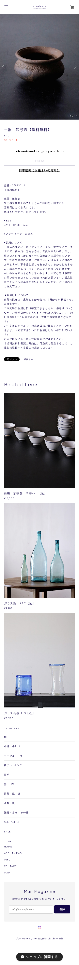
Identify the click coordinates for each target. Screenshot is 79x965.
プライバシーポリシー (26, 938)
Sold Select (11, 822)
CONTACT (10, 866)
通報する (28, 359)
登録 (62, 909)
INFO (7, 859)
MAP (7, 872)
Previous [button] (4, 67)
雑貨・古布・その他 (16, 812)
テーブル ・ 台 (13, 755)
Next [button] (75, 67)
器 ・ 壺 (9, 784)
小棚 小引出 (12, 746)
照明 (7, 774)
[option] (39, 67)
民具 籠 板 (12, 793)
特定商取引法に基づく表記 (50, 938)
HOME (8, 846)
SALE (7, 831)
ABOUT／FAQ (13, 853)
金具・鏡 (9, 803)
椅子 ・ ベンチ (13, 765)
